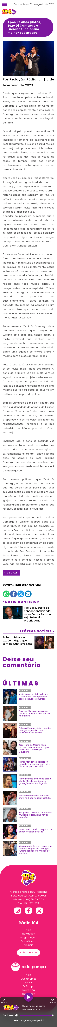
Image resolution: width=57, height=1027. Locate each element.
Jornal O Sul (28, 990)
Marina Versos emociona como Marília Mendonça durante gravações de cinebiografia (35, 781)
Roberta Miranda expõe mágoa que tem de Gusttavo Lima (17, 640)
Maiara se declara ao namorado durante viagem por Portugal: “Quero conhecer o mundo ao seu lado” (35, 849)
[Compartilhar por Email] (28, 594)
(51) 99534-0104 (35, 899)
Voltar (12, 573)
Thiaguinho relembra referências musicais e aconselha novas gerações (35, 814)
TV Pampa (28, 986)
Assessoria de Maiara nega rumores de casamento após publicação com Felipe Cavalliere (34, 748)
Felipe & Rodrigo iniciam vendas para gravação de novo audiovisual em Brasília (35, 730)
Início (29, 930)
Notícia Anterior (22, 602)
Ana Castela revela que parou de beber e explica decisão (35, 830)
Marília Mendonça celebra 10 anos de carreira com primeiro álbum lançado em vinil (34, 764)
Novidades (28, 933)
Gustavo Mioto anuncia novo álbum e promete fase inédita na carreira (34, 713)
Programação (28, 937)
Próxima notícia (35, 631)
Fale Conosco (28, 952)
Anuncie (28, 945)
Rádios (28, 982)
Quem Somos (28, 941)
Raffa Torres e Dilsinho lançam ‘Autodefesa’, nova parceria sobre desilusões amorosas (34, 696)
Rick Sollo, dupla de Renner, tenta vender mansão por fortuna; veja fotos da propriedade (38, 614)
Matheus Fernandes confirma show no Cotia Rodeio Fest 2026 (35, 797)
